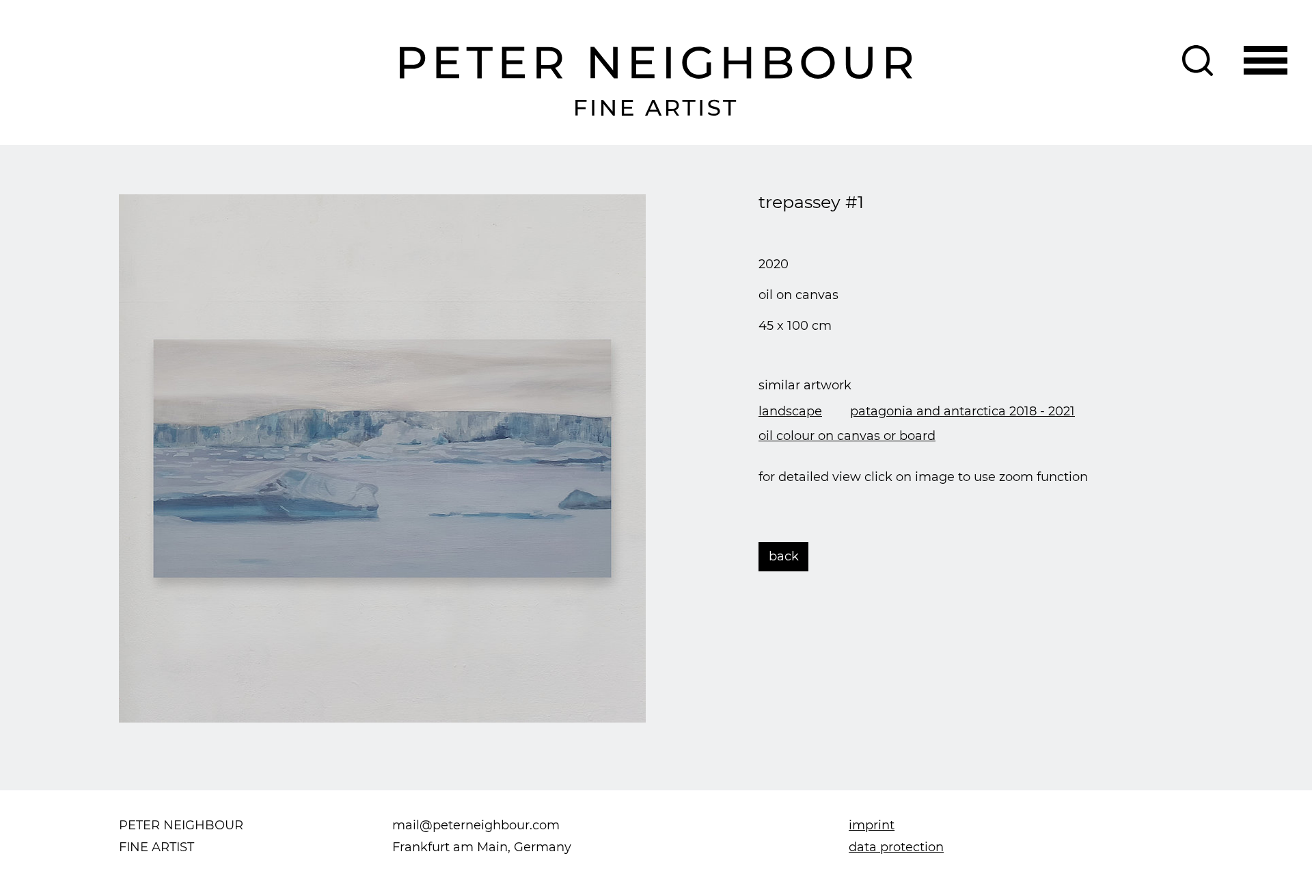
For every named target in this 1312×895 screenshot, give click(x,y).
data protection (896, 847)
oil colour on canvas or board (846, 435)
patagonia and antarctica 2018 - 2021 (962, 411)
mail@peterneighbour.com (476, 825)
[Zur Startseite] (656, 81)
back (784, 556)
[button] (1265, 60)
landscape (790, 411)
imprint (871, 825)
